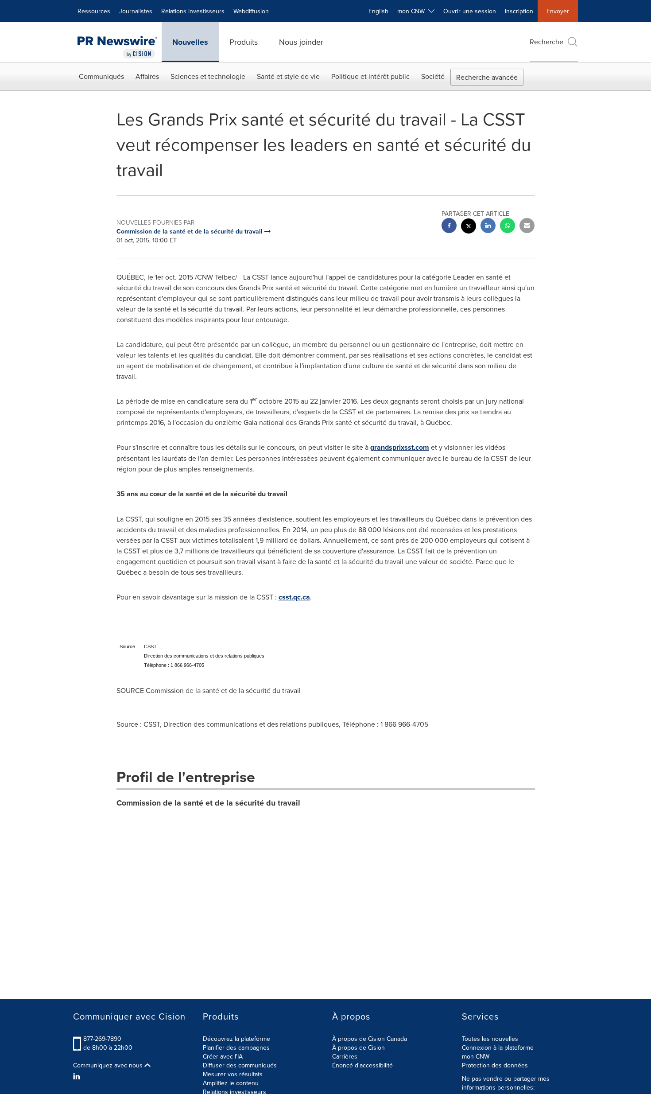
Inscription (519, 11)
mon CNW (475, 1056)
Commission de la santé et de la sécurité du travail (208, 803)
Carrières (344, 1056)
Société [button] (433, 76)
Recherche (546, 42)
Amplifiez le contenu (231, 1082)
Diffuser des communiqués (240, 1065)
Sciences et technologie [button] (207, 76)
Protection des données (495, 1065)
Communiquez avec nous (108, 1065)
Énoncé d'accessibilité (362, 1065)
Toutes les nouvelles (490, 1038)
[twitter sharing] (468, 227)
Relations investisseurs (193, 11)
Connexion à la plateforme (498, 1047)
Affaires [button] (147, 76)
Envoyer (557, 11)
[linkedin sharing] (488, 226)
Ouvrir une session (469, 11)
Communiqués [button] (101, 76)
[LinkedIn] (77, 1076)
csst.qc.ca (294, 597)
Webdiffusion (251, 11)
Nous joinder (301, 41)
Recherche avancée (487, 77)
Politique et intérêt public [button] (370, 76)
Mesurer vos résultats (233, 1074)
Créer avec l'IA (223, 1056)
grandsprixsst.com (399, 447)
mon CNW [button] (412, 11)
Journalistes (135, 11)
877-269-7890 (102, 1038)
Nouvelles (190, 42)
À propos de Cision (358, 1047)
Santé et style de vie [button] (288, 76)
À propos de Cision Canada (369, 1038)
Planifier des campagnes (236, 1047)
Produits (243, 41)
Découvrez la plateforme (236, 1038)
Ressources (94, 11)
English (378, 11)
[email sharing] (527, 226)
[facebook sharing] (449, 226)
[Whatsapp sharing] (507, 226)
